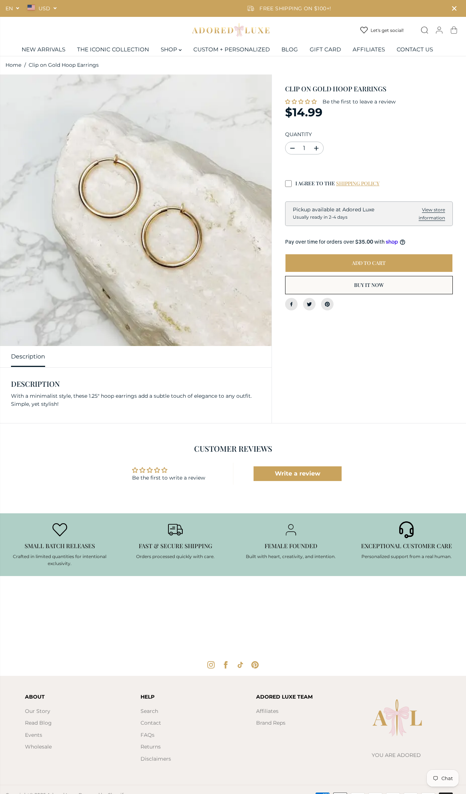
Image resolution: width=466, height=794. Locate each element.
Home (13, 65)
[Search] (424, 30)
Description (28, 356)
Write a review (297, 473)
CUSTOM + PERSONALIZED (231, 49)
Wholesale (38, 746)
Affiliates (267, 711)
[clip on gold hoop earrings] (136, 210)
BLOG (289, 49)
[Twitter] (309, 304)
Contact (151, 723)
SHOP (170, 49)
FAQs (147, 735)
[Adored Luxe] (233, 30)
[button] (301, 102)
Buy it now (369, 284)
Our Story (37, 711)
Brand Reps (270, 723)
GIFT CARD (325, 49)
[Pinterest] (327, 304)
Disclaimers (156, 758)
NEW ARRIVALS (43, 49)
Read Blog (38, 723)
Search (149, 711)
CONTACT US (415, 49)
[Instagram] (211, 665)
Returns (151, 746)
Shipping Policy (357, 183)
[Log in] (439, 30)
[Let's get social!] (383, 30)
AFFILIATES (369, 49)
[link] (406, 720)
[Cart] (453, 30)
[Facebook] (291, 304)
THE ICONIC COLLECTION (113, 49)
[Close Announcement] (454, 8)
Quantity (298, 134)
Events (33, 735)
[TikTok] (240, 665)
